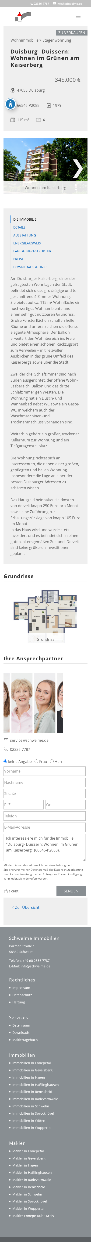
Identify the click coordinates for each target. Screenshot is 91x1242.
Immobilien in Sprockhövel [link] (33, 1113)
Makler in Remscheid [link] (28, 1187)
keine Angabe (20, 761)
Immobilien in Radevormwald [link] (35, 1099)
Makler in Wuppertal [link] (28, 1208)
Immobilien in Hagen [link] (28, 1077)
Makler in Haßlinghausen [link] (32, 1172)
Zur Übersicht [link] (27, 907)
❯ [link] (78, 166)
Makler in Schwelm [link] (27, 1194)
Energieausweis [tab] (27, 243)
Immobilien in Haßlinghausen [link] (35, 1084)
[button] (78, 19)
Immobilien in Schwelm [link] (30, 1106)
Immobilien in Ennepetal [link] (31, 1063)
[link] (21, 16)
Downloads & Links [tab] (30, 267)
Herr (59, 761)
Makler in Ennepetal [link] (28, 1151)
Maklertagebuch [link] (25, 1040)
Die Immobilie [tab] (24, 219)
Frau (43, 761)
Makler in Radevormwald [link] (31, 1180)
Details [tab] (19, 227)
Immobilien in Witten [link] (28, 1120)
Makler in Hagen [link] (25, 1165)
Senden (71, 891)
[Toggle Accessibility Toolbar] (10, 104)
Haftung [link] (18, 1002)
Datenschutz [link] (22, 995)
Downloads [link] (21, 1032)
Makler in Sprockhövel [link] (29, 1201)
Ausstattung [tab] (24, 235)
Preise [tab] (18, 259)
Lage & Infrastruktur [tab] (32, 251)
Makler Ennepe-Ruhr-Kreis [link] (33, 1215)
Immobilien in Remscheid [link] (32, 1091)
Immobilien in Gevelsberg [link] (32, 1070)
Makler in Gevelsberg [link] (29, 1158)
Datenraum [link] (21, 1025)
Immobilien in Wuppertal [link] (32, 1127)
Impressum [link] (21, 987)
